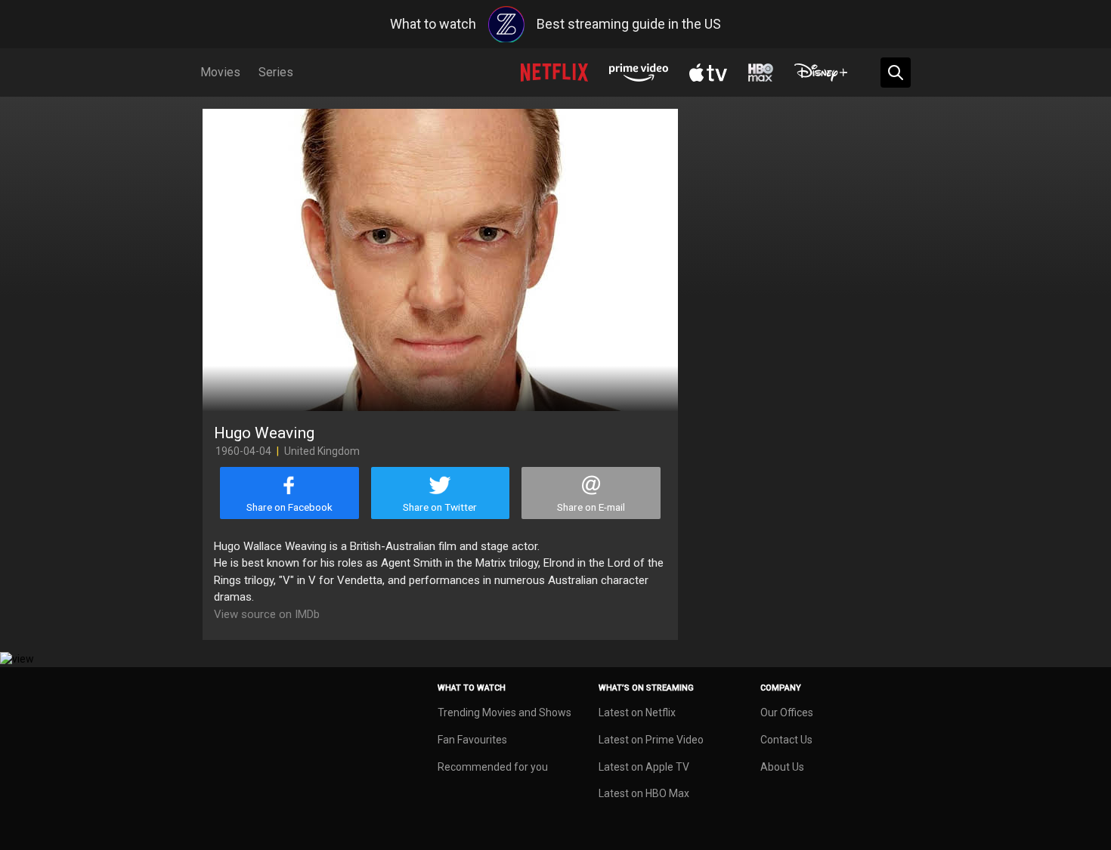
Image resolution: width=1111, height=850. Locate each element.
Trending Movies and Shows (504, 712)
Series (275, 72)
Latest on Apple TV (644, 767)
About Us (782, 767)
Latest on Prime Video (651, 740)
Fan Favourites (472, 740)
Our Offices (786, 712)
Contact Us (786, 740)
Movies (220, 72)
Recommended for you (493, 767)
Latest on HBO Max (644, 793)
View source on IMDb (267, 614)
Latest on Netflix (637, 712)
